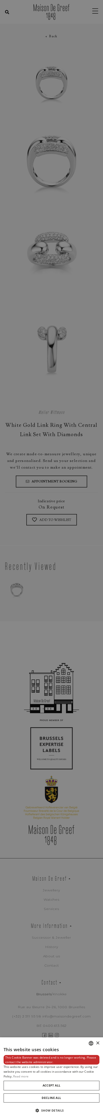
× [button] (97, 1043)
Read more (21, 1076)
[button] (51, 1111)
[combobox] (91, 1043)
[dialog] (51, 1078)
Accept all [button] (52, 1085)
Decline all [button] (51, 1098)
